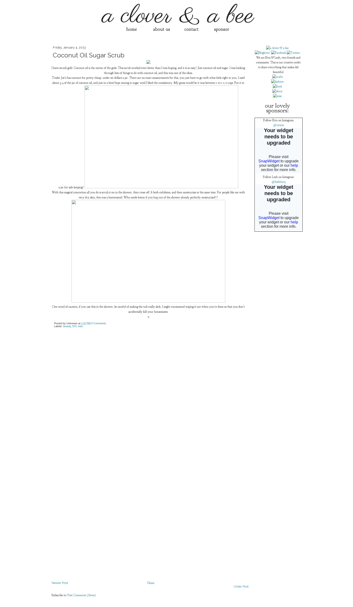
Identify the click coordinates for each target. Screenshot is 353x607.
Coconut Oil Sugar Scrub (88, 55)
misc (80, 326)
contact (191, 29)
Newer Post (60, 583)
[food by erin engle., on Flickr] (277, 86)
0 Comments (98, 323)
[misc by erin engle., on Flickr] (277, 96)
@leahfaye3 (279, 182)
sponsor (221, 29)
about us (161, 29)
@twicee (278, 125)
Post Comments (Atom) (81, 595)
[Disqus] (150, 392)
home (131, 29)
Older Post (241, 586)
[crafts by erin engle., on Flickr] (277, 77)
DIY (74, 326)
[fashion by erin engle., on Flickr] (277, 82)
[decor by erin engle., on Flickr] (277, 91)
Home (150, 583)
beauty (67, 326)
